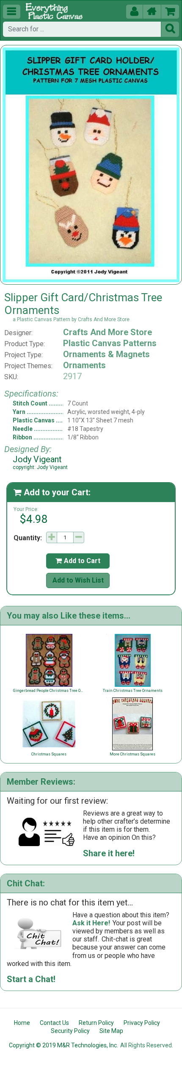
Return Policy (96, 1022)
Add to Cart (77, 561)
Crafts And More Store (107, 332)
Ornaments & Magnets (106, 354)
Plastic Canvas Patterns (110, 343)
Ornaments (84, 365)
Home (22, 1022)
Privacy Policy (142, 1022)
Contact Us (54, 1022)
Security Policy (70, 1030)
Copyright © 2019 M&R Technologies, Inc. (63, 1045)
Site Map (111, 1030)
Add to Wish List (78, 580)
